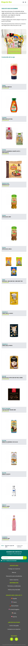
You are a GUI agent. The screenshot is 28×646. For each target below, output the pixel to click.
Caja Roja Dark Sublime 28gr (9, 409)
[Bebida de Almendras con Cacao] (14, 426)
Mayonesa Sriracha (7, 86)
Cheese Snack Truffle (7, 345)
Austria (15, 616)
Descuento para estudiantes (14, 576)
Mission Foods (5, 183)
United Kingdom (14, 609)
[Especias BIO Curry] (14, 201)
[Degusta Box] (6, 2)
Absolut (4, 505)
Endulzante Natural (7, 119)
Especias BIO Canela (7, 249)
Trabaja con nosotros (14, 569)
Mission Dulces (5, 184)
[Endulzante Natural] (14, 103)
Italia (14, 613)
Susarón (4, 117)
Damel (3, 279)
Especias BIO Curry (6, 216)
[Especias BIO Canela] (14, 233)
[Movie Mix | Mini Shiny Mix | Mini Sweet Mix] (14, 265)
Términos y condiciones (14, 586)
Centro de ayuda (14, 625)
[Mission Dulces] (14, 169)
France (15, 602)
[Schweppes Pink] (14, 523)
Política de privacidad (11, 560)
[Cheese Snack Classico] (14, 298)
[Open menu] (25, 2)
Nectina (4, 440)
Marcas (14, 572)
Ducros (4, 215)
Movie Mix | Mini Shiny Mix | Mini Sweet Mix (12, 281)
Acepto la (9, 560)
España (15, 598)
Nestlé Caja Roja (6, 408)
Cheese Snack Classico (7, 313)
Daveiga (4, 149)
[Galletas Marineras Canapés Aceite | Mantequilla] (14, 135)
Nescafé (4, 376)
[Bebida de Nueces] (14, 458)
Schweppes (4, 537)
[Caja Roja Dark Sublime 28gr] (14, 394)
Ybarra (4, 85)
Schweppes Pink (6, 538)
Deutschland (14, 606)
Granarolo (5, 312)
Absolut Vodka (6, 506)
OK (25, 558)
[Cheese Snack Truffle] (14, 330)
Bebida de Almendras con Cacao (10, 442)
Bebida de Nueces (6, 474)
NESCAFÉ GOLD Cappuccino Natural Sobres (12, 377)
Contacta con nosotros (14, 629)
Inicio (2, 545)
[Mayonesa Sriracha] (14, 71)
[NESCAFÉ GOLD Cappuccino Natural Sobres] (14, 362)
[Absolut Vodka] (14, 491)
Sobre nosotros (14, 579)
